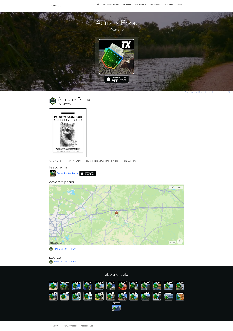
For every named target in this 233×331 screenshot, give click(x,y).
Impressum (54, 326)
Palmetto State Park (65, 249)
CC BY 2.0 (226, 92)
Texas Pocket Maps (67, 173)
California (140, 4)
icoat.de (56, 6)
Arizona (127, 4)
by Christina (203, 92)
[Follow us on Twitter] (98, 4)
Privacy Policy (70, 326)
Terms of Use (87, 326)
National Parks (111, 4)
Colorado (155, 4)
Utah (179, 4)
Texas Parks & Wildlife (65, 262)
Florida (169, 4)
